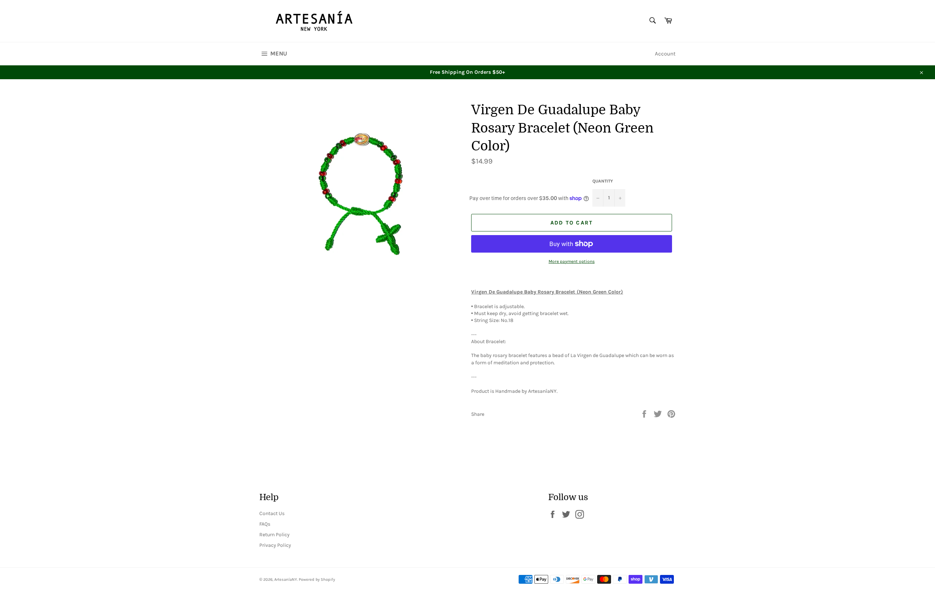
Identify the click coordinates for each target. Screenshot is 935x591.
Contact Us (272, 513)
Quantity (602, 181)
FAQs (264, 524)
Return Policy (274, 534)
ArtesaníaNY (285, 579)
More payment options (572, 261)
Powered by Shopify (317, 579)
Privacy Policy (275, 545)
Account (665, 53)
